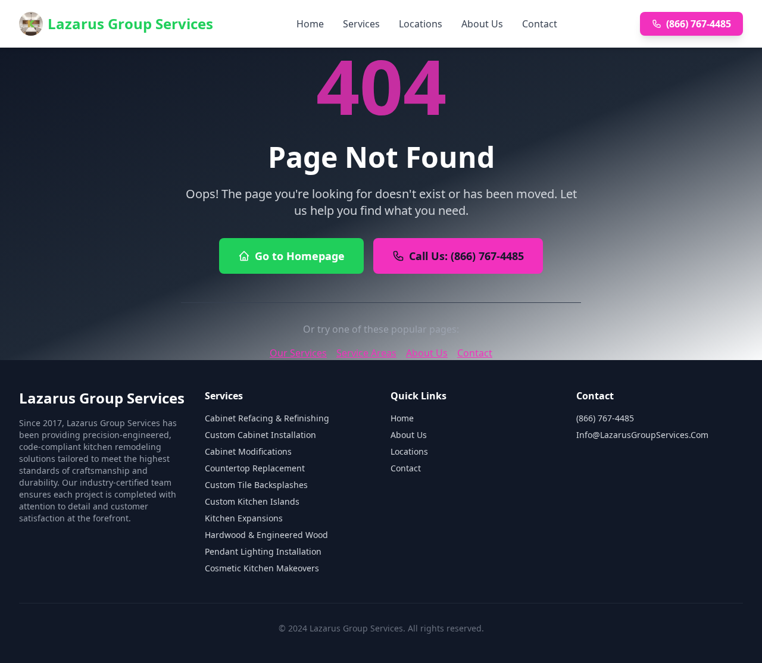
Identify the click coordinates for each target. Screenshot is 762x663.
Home (310, 23)
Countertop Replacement (255, 468)
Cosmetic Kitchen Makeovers (262, 568)
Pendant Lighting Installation (263, 551)
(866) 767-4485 (698, 23)
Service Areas (366, 352)
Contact (539, 23)
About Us (482, 23)
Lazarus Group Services (130, 23)
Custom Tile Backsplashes (256, 484)
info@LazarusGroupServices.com (642, 434)
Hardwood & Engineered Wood (266, 534)
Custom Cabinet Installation (260, 434)
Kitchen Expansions (244, 518)
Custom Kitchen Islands (252, 501)
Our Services (298, 352)
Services (361, 23)
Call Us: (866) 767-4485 (466, 256)
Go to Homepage (300, 256)
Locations (420, 23)
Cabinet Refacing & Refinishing (267, 418)
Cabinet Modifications (248, 451)
